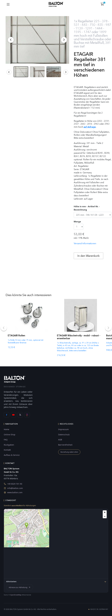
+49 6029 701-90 (14, 484)
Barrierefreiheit (65, 444)
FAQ (6, 439)
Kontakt (7, 450)
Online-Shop (9, 434)
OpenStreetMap (15, 595)
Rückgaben (9, 444)
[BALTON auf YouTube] (13, 415)
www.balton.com (14, 492)
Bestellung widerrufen (69, 452)
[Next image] (65, 72)
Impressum (63, 429)
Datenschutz (64, 434)
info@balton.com (15, 488)
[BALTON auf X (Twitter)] (20, 415)
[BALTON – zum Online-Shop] (14, 379)
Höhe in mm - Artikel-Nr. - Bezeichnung (87, 208)
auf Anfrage (90, 127)
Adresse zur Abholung (18, 587)
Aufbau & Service (12, 455)
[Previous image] (9, 72)
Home (6, 429)
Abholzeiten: (11, 581)
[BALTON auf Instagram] (27, 415)
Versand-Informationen (85, 243)
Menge (77, 221)
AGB (60, 439)
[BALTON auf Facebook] (6, 415)
